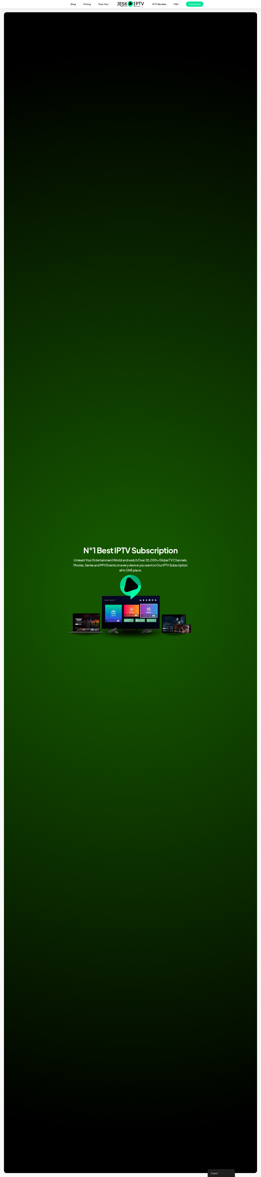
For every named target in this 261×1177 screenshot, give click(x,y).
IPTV (122, 550)
